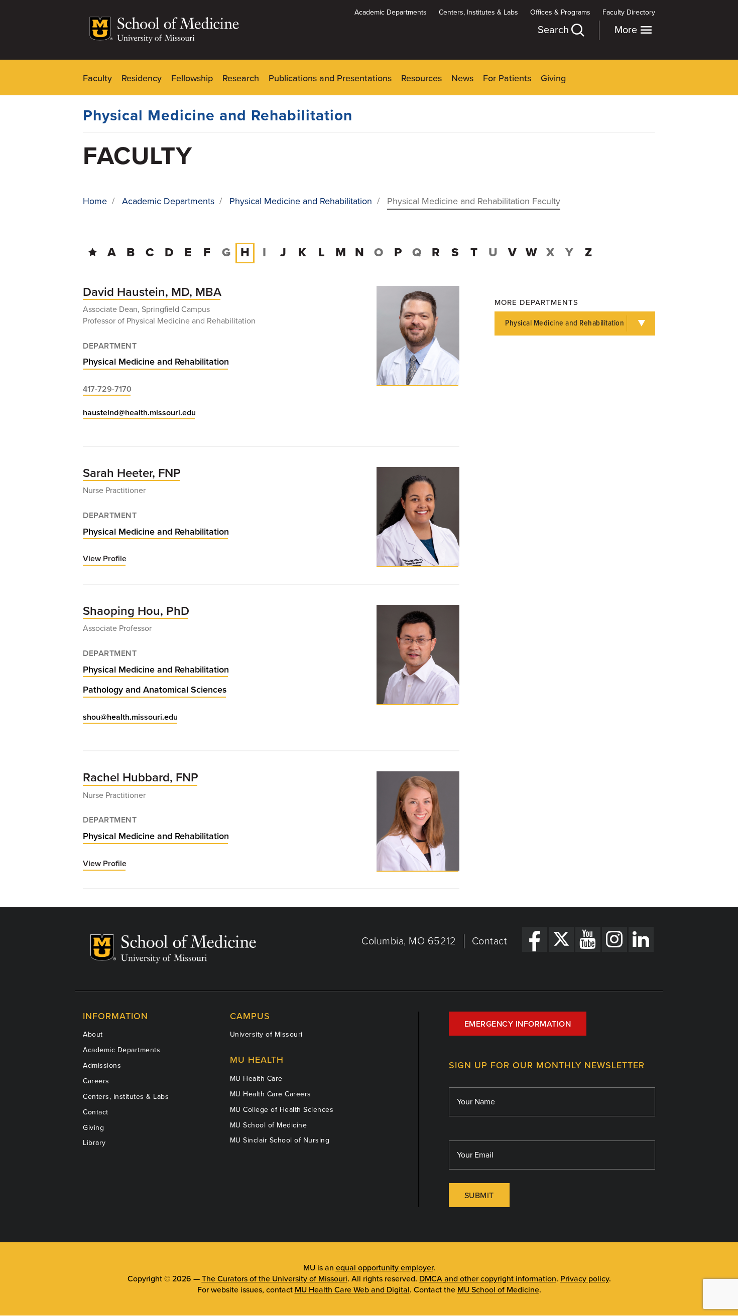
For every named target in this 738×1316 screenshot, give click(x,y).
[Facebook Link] (534, 939)
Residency (141, 78)
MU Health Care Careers (270, 1094)
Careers (96, 1081)
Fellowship (192, 78)
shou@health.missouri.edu (130, 717)
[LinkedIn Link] (641, 939)
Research (240, 78)
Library (94, 1142)
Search (554, 30)
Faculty (97, 78)
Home (95, 201)
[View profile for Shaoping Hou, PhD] (418, 654)
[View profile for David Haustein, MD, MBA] (418, 335)
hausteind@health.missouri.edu (139, 413)
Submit (479, 1196)
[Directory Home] (92, 252)
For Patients (507, 78)
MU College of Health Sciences (282, 1109)
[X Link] (561, 939)
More (627, 30)
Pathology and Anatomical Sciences (155, 689)
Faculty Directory (628, 12)
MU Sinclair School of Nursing (280, 1140)
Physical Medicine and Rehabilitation (217, 115)
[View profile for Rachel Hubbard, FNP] (418, 821)
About (93, 1034)
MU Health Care (256, 1078)
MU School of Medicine (268, 1125)
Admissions (102, 1065)
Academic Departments (390, 12)
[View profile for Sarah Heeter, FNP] (418, 516)
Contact (490, 941)
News (462, 78)
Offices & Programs (560, 12)
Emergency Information (517, 1024)
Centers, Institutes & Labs (478, 12)
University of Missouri (266, 1034)
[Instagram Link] (614, 939)
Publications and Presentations (330, 78)
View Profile (105, 559)
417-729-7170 (107, 389)
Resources (421, 78)
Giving (553, 78)
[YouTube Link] (587, 939)
